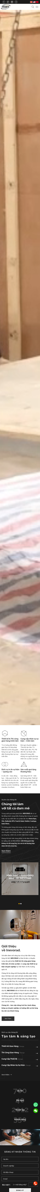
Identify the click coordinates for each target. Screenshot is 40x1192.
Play (20, 1139)
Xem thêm (6, 853)
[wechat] (35, 1110)
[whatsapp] (35, 1104)
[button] (19, 906)
